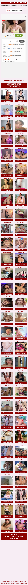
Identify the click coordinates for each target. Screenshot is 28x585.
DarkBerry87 (21, 104)
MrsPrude (7, 104)
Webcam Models (15, 583)
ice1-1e (21, 89)
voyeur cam (21, 457)
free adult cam (7, 175)
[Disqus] (14, 560)
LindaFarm (7, 89)
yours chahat (20, 341)
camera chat (21, 309)
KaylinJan (7, 489)
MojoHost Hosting (5, 583)
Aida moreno (7, 474)
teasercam (20, 131)
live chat (20, 412)
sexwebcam (21, 220)
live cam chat (20, 101)
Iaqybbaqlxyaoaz (20, 489)
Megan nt (20, 519)
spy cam (7, 383)
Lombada (7, 460)
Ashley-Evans (7, 178)
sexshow (7, 205)
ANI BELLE (7, 519)
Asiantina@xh (7, 237)
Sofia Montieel (7, 445)
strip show (7, 324)
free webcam (7, 264)
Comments (8, 80)
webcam (21, 324)
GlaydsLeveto (20, 504)
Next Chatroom (18, 80)
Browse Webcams (16, 10)
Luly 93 (20, 163)
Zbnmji (7, 163)
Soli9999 (7, 356)
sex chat (20, 531)
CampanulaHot (7, 119)
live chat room (7, 101)
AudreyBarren (7, 222)
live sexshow (7, 487)
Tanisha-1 (20, 267)
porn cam (20, 383)
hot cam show (7, 353)
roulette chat (20, 205)
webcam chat (7, 160)
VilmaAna (20, 237)
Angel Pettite (7, 193)
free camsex (21, 160)
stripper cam (7, 249)
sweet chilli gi (7, 133)
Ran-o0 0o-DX (7, 415)
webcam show (7, 131)
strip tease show (20, 501)
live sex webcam (7, 116)
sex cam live (20, 146)
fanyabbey (20, 133)
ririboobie (7, 311)
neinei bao (7, 371)
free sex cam (20, 116)
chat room (20, 190)
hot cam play (20, 175)
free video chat (21, 472)
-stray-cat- (20, 297)
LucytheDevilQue (20, 385)
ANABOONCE (21, 282)
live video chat (21, 338)
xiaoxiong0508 (7, 297)
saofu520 (7, 267)
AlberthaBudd (20, 430)
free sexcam (21, 368)
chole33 (7, 341)
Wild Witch (20, 311)
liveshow (7, 190)
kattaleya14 (21, 252)
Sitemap (4, 581)
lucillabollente (20, 222)
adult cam (7, 531)
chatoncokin (20, 178)
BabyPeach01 (20, 371)
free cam (7, 220)
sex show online (7, 294)
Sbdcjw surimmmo (7, 430)
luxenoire (7, 400)
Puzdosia (20, 208)
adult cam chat (7, 309)
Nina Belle (7, 282)
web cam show (21, 353)
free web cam (7, 472)
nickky (20, 474)
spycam (7, 235)
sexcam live (21, 516)
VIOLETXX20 (20, 445)
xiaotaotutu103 (7, 504)
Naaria (20, 460)
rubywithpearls (7, 252)
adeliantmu (7, 385)
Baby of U (20, 193)
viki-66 (20, 400)
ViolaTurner (7, 148)
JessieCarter (7, 208)
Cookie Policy (22, 581)
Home (8, 10)
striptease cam (7, 279)
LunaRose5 (20, 148)
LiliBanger (20, 415)
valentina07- (20, 119)
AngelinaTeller (7, 326)
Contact (8, 581)
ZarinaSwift (21, 356)
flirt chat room (7, 368)
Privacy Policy (14, 581)
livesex (21, 279)
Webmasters (23, 583)
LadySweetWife (20, 326)
